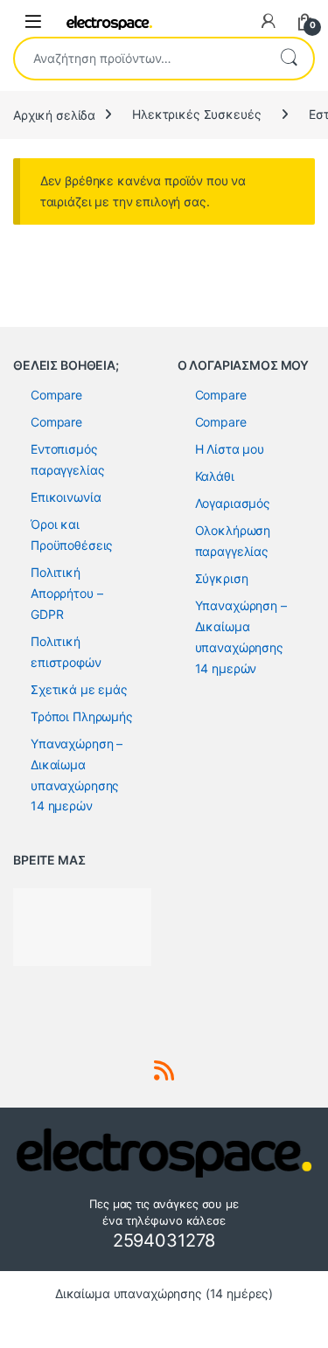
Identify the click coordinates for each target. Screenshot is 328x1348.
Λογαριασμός (232, 503)
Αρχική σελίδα (54, 114)
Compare (56, 394)
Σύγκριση (221, 578)
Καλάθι (214, 476)
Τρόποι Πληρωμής (82, 716)
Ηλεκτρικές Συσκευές (196, 114)
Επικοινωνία (66, 497)
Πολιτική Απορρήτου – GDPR (66, 593)
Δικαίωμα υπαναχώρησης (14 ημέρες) (164, 1293)
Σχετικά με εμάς (79, 689)
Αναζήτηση (288, 58)
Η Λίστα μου (229, 448)
